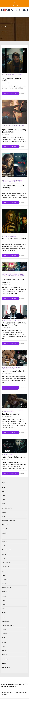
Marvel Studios (6, 587)
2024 (4, 74)
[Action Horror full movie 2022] (14, 440)
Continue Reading (10, 93)
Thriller (15, 125)
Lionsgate (21, 274)
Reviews (4, 634)
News (15, 181)
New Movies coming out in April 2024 (13, 280)
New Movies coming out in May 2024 (13, 186)
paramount (5, 621)
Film (8, 410)
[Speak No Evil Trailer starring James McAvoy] (14, 100)
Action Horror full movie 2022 (14, 457)
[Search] (10, 5)
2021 (3, 483)
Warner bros (12, 76)
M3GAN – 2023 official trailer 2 (14, 371)
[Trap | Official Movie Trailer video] (14, 60)
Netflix (4, 613)
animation (14, 180)
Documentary (7, 274)
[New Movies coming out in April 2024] (14, 262)
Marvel (4, 583)
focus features (6, 562)
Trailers (20, 74)
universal (6, 127)
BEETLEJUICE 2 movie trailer (14, 238)
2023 (4, 320)
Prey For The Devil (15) (11, 414)
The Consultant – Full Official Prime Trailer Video (14, 324)
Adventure (6, 180)
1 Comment (22, 387)
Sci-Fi (20, 181)
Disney (4, 546)
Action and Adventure (19, 179)
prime (14, 320)
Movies (15, 74)
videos (5, 76)
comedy (20, 180)
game (3, 571)
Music (4, 600)
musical (4, 604)
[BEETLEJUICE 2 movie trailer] (14, 209)
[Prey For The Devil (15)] (14, 395)
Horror (9, 74)
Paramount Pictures (18, 275)
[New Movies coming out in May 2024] (14, 154)
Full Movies (6, 454)
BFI (3, 537)
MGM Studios (7, 275)
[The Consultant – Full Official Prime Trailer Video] (14, 306)
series (19, 320)
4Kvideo (4, 512)
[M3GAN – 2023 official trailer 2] (14, 351)
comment (22, 93)
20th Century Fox (12, 273)
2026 (3, 504)
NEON (4, 608)
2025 (3, 500)
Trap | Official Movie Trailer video (13, 79)
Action (9, 179)
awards (4, 533)
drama (4, 554)
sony (3, 646)
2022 (4, 410)
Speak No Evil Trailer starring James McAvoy (14, 130)
